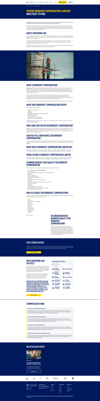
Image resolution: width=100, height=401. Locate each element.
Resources (51, 2)
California (28, 88)
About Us (35, 2)
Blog (67, 386)
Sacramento (60, 390)
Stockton (60, 391)
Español (68, 2)
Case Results (68, 387)
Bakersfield (60, 387)
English (72, 2)
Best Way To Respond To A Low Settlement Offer (33, 363)
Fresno (60, 386)
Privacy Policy (53, 390)
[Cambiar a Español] (70, 2)
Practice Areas (40, 2)
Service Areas (46, 2)
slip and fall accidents (41, 170)
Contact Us (55, 2)
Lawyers (52, 387)
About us (52, 386)
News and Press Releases (69, 390)
